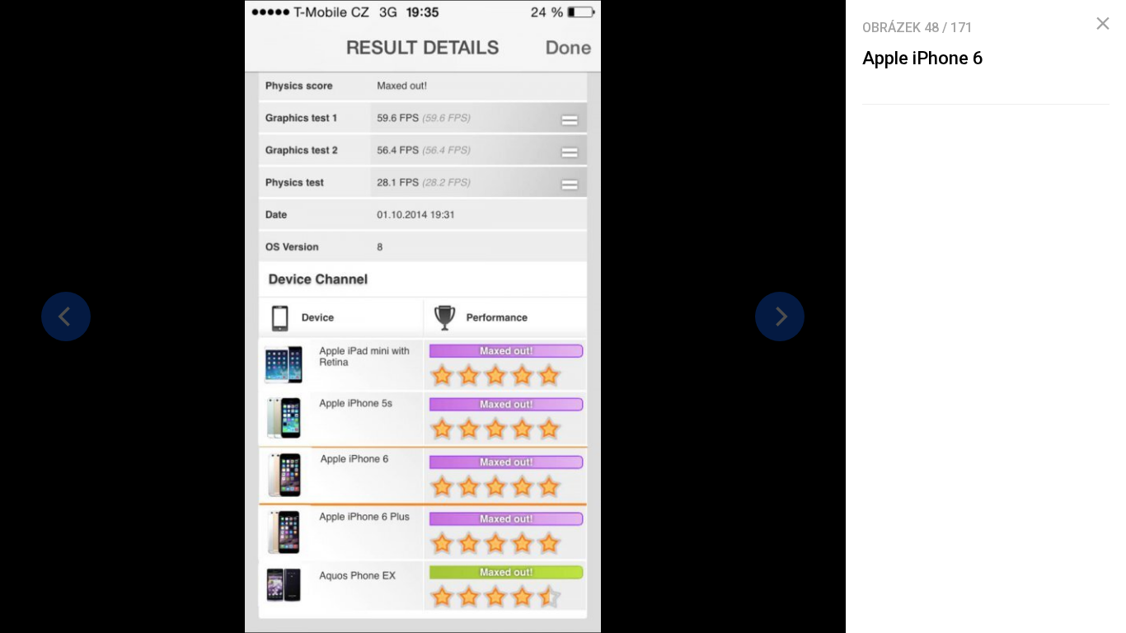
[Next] (780, 316)
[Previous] (66, 316)
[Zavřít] (1103, 24)
